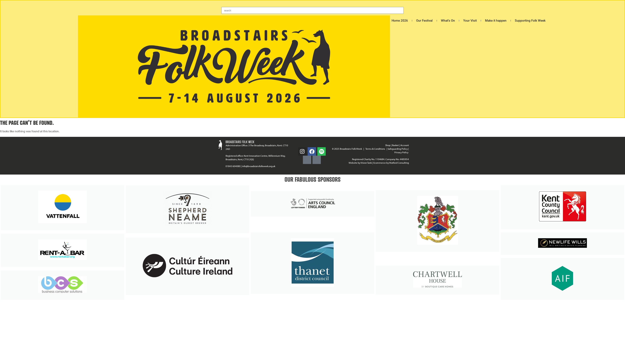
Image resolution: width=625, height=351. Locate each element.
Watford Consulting (399, 162)
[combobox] (312, 10)
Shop (387, 145)
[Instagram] (302, 151)
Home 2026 (400, 20)
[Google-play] (307, 160)
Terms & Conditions (375, 148)
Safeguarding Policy (398, 148)
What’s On (448, 20)
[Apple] (316, 160)
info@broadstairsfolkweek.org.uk (258, 166)
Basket (395, 145)
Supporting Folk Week (530, 20)
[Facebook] (312, 151)
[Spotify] (321, 151)
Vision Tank (366, 162)
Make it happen (496, 20)
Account (404, 145)
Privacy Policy (401, 152)
